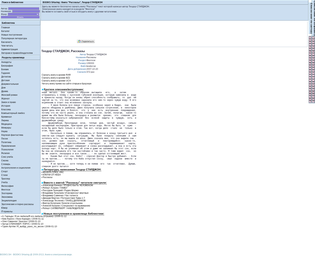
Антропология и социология (15, 168)
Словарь (5, 164)
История (5, 106)
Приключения (8, 146)
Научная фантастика (12, 135)
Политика (6, 142)
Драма (4, 91)
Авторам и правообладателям (17, 53)
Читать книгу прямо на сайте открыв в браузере (67, 83)
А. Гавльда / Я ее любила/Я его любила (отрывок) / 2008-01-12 (34, 216)
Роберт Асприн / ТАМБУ (55, 188)
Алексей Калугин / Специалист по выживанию (66, 205)
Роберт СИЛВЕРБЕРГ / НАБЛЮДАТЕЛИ (63, 208)
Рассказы (47, 177)
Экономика (7, 197)
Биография (7, 65)
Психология (7, 149)
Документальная (10, 84)
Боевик (5, 69)
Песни (4, 138)
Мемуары (6, 127)
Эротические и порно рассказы (17, 204)
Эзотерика (6, 193)
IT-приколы (7, 211)
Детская (5, 80)
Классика (6, 109)
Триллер (5, 178)
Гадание (5, 73)
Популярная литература (14, 38)
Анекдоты (6, 62)
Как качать (6, 42)
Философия (7, 186)
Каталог (5, 31)
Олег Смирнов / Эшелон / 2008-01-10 (21, 221)
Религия (5, 153)
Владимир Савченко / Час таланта (60, 195)
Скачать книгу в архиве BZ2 (56, 78)
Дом (3, 87)
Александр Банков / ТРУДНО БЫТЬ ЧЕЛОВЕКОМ (68, 185)
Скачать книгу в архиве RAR (56, 75)
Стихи (4, 175)
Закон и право (8, 102)
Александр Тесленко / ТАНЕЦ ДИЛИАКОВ (64, 200)
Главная (5, 27)
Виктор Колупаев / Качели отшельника (63, 203)
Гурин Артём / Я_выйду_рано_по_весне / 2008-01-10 (29, 226)
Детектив (6, 76)
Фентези (5, 189)
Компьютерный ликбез (13, 113)
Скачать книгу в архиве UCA (56, 80)
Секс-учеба (7, 157)
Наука (4, 131)
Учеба (4, 182)
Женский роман (9, 95)
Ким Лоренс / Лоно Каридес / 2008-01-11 (23, 219)
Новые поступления (11, 35)
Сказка (4, 160)
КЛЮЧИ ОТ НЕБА (52, 174)
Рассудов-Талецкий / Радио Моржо (61, 190)
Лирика (5, 120)
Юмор (4, 208)
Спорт (4, 171)
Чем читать (7, 45)
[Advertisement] (107, 30)
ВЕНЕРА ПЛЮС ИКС (53, 172)
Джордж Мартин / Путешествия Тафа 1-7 (64, 198)
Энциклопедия (9, 200)
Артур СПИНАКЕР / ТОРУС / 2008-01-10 (22, 224)
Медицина (6, 124)
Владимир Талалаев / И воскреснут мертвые (66, 193)
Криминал (6, 117)
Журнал (5, 98)
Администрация (9, 49)
